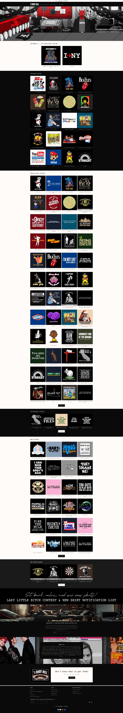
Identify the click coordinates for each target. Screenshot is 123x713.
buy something (71, 654)
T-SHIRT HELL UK (75, 691)
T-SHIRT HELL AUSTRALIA (76, 693)
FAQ (31, 693)
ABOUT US (32, 689)
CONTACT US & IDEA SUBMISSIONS (36, 691)
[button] (54, 4)
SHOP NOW (72, 677)
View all (61, 405)
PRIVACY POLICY (54, 689)
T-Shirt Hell (63, 711)
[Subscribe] (69, 632)
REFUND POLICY (54, 693)
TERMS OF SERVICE (54, 691)
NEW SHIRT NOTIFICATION (34, 696)
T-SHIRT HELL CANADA (76, 689)
